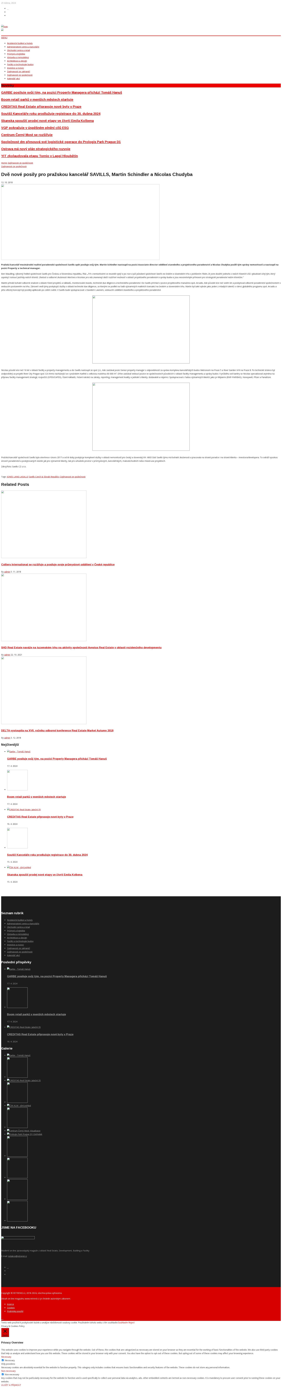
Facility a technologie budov (20, 64)
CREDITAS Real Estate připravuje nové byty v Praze (41, 106)
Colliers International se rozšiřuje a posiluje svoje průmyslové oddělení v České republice (58, 564)
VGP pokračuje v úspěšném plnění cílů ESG (35, 128)
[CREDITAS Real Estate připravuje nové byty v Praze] (24, 809)
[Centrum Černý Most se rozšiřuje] (23, 1130)
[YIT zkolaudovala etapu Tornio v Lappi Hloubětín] (17, 1177)
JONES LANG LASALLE (17, 476)
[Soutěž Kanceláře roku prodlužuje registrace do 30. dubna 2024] (17, 847)
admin (7, 571)
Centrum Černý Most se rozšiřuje (27, 135)
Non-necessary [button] (8, 1370)
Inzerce (10, 1304)
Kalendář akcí (13, 78)
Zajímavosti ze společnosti (19, 75)
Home (4, 162)
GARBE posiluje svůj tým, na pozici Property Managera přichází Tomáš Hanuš (61, 92)
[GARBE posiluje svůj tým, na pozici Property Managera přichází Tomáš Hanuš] (18, 751)
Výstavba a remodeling (18, 57)
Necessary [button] (6, 1356)
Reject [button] (132, 1322)
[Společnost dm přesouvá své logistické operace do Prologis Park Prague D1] (24, 1134)
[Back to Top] (2, 1319)
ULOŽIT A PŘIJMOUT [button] (11, 1385)
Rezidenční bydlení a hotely (20, 43)
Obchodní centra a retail (18, 50)
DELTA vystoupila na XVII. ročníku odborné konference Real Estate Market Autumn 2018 (57, 730)
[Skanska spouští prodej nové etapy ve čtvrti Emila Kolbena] (19, 867)
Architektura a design (17, 60)
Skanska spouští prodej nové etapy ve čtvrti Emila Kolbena (47, 121)
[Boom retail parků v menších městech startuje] (17, 789)
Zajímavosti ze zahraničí (18, 71)
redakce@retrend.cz (17, 1256)
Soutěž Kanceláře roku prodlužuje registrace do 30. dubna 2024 (50, 113)
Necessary (10, 1360)
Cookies (11, 1307)
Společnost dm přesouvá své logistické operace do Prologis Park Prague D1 (61, 142)
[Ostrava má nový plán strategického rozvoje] (17, 1155)
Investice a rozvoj (15, 68)
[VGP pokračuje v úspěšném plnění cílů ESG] (17, 1127)
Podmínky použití (15, 1311)
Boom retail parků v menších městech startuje (37, 99)
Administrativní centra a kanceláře (23, 46)
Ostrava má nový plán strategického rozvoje (35, 149)
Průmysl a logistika (16, 53)
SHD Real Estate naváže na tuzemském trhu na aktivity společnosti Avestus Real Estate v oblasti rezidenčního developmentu (81, 647)
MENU (4, 37)
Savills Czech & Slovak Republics (44, 476)
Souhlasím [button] (123, 1322)
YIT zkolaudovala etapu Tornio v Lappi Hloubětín (39, 156)
